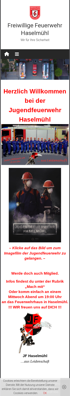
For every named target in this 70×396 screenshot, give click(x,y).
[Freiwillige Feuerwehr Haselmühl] (6, 54)
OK (45, 393)
